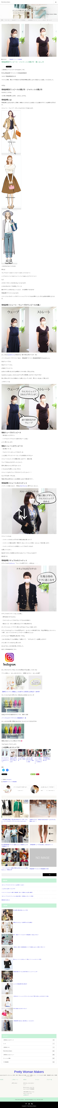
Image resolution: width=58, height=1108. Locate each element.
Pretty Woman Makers (28, 1051)
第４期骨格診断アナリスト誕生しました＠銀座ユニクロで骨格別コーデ (15, 845)
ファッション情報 (28, 1058)
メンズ (28, 1043)
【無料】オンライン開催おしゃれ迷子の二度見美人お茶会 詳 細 (19, 691)
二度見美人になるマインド (28, 1040)
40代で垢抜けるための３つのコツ (20, 1008)
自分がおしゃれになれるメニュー (28, 1084)
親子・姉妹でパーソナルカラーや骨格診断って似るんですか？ (26, 934)
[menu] (56, 2)
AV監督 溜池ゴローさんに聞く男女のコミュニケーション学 (25, 971)
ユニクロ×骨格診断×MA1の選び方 (20, 983)
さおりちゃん (23, 486)
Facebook (26, 1103)
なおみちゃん (11, 354)
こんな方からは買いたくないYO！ (8, 888)
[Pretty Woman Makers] (26, 2)
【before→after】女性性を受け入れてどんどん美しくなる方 (13, 759)
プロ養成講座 (28, 1062)
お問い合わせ (14, 1083)
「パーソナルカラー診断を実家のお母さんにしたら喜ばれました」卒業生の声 (15, 868)
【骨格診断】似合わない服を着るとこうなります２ (23, 1020)
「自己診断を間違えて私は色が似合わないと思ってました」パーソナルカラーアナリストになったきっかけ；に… (15, 821)
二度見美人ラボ (28, 1047)
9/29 (38, 691)
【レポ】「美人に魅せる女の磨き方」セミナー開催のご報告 (30, 759)
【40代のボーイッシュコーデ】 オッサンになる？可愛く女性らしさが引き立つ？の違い (31, 996)
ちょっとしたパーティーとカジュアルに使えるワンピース (5, 759)
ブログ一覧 (7, 20)
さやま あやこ (9, 779)
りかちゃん (12, 563)
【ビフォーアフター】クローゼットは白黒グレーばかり (13, 884)
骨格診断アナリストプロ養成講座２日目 (39, 868)
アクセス (37, 1079)
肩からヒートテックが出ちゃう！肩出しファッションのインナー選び (27, 959)
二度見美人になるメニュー (28, 1054)
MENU (24, 1079)
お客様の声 (26, 1095)
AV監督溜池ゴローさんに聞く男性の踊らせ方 (47, 759)
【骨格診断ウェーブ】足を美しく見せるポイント (41, 844)
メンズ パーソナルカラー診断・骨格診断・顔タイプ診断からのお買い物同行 (17, 892)
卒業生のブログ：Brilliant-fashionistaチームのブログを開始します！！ (43, 820)
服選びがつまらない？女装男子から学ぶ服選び (22, 922)
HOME (1, 1079)
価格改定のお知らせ (6, 899)
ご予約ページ (15, 1079)
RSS (32, 1103)
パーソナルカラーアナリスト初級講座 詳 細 (14, 718)
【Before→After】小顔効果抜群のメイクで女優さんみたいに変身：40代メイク (29, 947)
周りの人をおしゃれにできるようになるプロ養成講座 (28, 1088)
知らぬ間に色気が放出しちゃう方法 (20, 910)
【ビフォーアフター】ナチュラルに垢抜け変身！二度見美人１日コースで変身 (17, 896)
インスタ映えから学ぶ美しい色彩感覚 (21, 759)
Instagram (29, 1103)
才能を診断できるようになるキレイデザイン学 (28, 1092)
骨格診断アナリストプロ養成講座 (18, 20)
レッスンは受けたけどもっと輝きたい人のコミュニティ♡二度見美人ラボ (38, 760)
